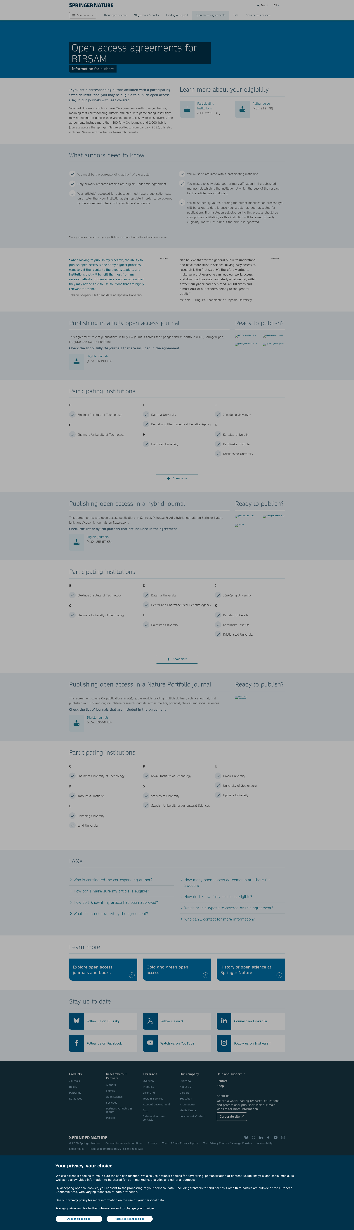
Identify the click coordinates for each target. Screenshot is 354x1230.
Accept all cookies (79, 1218)
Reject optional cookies (130, 1218)
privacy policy (77, 1200)
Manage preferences (69, 1208)
